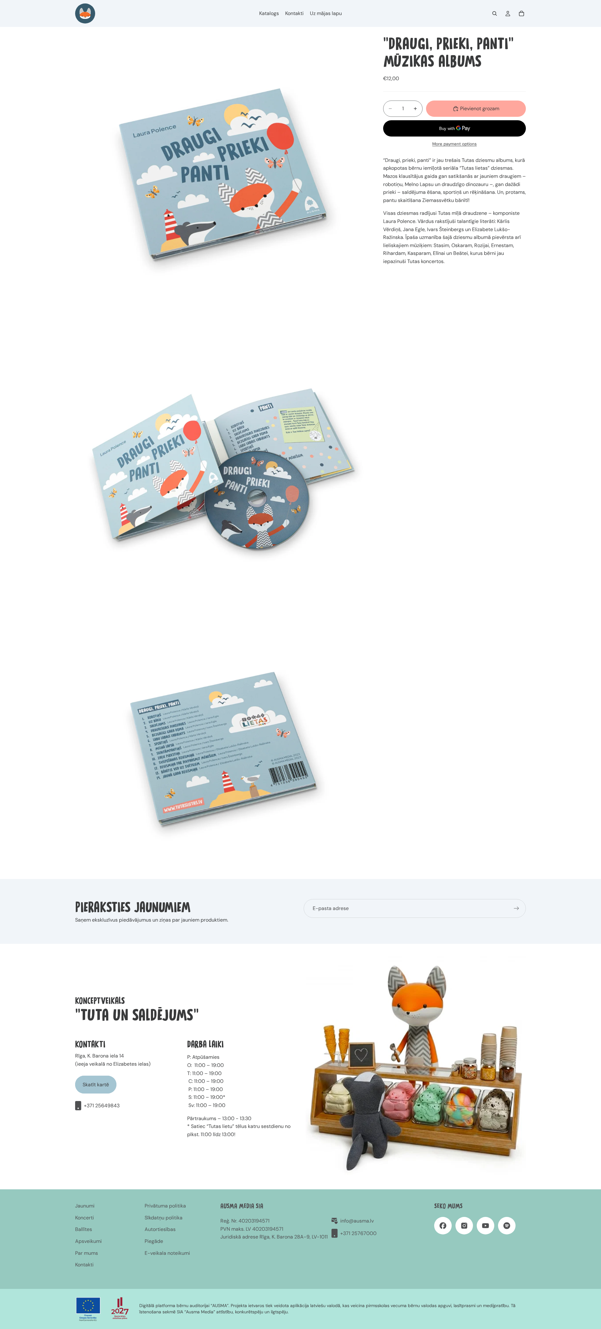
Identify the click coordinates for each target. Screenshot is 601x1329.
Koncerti (84, 1217)
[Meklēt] (494, 13)
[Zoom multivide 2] (221, 467)
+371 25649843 (102, 1105)
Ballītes (83, 1229)
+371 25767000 (358, 1233)
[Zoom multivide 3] (221, 747)
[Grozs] (521, 13)
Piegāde (154, 1241)
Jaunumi (85, 1205)
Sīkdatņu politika (163, 1217)
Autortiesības (160, 1229)
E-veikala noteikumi (167, 1253)
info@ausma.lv (357, 1221)
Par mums (86, 1253)
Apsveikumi (88, 1241)
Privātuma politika (165, 1205)
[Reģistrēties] (516, 908)
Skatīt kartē (96, 1084)
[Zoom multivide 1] (221, 173)
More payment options (454, 144)
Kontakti (84, 1264)
